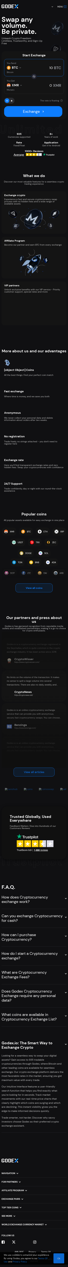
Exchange (31, 111)
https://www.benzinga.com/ (25, 728)
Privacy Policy (20, 1261)
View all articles (34, 772)
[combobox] (50, 7)
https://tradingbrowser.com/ (25, 761)
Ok (58, 1258)
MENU (60, 6)
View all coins (34, 588)
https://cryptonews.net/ (23, 695)
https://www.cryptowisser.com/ (26, 662)
